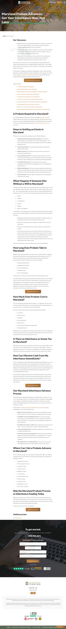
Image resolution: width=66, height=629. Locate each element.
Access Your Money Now (33, 291)
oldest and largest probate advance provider (33, 407)
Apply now (60, 2)
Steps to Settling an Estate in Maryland (27, 89)
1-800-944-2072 (52, 2)
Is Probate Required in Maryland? (25, 86)
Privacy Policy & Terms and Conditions (21, 627)
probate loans (36, 603)
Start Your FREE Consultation (33, 80)
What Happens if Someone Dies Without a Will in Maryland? (32, 91)
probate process (46, 117)
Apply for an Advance (33, 509)
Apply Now (60, 626)
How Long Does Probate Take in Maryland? (28, 94)
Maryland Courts (17, 518)
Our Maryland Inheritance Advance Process (28, 104)
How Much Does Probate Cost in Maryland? (28, 96)
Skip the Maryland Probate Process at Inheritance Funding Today (33, 109)
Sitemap (8, 627)
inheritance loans (29, 603)
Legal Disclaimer (36, 627)
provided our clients (26, 75)
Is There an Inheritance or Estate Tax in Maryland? (30, 99)
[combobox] (26, 547)
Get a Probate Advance (33, 385)
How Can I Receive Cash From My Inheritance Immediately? (32, 102)
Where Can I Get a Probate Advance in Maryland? (29, 107)
